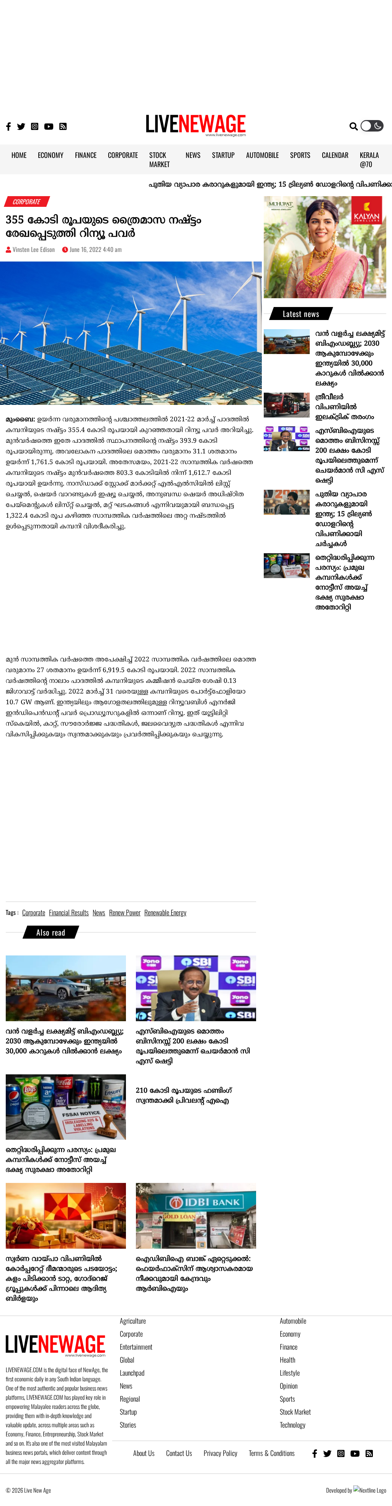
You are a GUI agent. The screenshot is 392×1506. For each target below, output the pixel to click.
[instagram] (341, 1453)
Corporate (131, 1333)
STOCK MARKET (159, 159)
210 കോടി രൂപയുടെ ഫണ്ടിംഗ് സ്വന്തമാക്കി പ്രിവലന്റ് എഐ (184, 1096)
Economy (290, 1333)
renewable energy (165, 912)
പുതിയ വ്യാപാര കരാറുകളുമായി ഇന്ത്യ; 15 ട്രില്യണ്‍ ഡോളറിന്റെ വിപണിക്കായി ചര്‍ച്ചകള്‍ (343, 519)
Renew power (124, 912)
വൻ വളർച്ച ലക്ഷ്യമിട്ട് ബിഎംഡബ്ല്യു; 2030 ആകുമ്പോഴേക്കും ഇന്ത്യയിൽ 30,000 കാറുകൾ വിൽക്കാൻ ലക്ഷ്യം (65, 1041)
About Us (144, 1452)
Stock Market (295, 1411)
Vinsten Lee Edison (34, 249)
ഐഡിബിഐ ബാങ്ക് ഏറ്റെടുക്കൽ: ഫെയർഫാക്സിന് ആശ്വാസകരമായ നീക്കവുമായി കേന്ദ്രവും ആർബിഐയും (194, 1274)
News (126, 1385)
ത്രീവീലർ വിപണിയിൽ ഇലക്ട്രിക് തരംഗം (344, 407)
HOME (18, 154)
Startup (128, 1411)
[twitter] (327, 1453)
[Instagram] (34, 126)
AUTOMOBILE (262, 154)
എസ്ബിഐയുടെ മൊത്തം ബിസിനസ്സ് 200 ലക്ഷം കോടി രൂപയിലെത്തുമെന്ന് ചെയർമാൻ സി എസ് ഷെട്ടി (193, 1046)
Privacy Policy (220, 1452)
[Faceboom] (8, 126)
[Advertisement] (196, 53)
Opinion (288, 1385)
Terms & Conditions (272, 1452)
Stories (128, 1424)
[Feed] (369, 1453)
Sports (287, 1398)
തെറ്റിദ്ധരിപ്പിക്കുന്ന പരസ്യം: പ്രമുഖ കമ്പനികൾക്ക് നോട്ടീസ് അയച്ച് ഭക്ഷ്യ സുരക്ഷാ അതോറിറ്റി (61, 1160)
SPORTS (300, 154)
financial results (69, 912)
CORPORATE (123, 154)
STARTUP (223, 154)
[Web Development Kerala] (369, 1490)
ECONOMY (51, 154)
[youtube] (355, 1453)
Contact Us (179, 1452)
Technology (292, 1424)
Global (127, 1359)
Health (287, 1359)
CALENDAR (335, 154)
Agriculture (133, 1320)
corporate (33, 912)
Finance (288, 1346)
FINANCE (85, 154)
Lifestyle (290, 1372)
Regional (130, 1398)
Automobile (293, 1320)
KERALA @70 (369, 159)
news (99, 912)
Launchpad (132, 1372)
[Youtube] (49, 126)
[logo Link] (196, 132)
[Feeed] (63, 126)
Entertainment (136, 1346)
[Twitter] (21, 126)
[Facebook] (314, 1453)
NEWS (193, 154)
